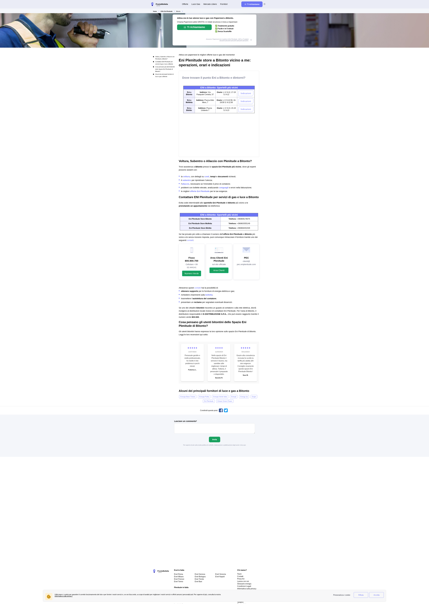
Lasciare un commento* (185, 421)
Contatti (240, 576)
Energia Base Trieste (187, 397)
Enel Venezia (220, 574)
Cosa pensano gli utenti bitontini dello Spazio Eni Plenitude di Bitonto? (165, 69)
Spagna (240, 602)
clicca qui (243, 445)
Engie (254, 397)
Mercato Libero (210, 4)
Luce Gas (195, 4)
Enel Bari (198, 581)
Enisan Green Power (225, 401)
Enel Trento (199, 579)
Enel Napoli (220, 577)
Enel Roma (178, 574)
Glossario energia (244, 584)
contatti (190, 240)
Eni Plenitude (208, 401)
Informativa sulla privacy (246, 589)
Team (239, 574)
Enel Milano (179, 577)
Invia (214, 439)
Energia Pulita (204, 397)
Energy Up (244, 397)
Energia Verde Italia (220, 397)
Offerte (185, 4)
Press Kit (240, 579)
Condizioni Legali (244, 586)
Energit (233, 397)
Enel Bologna (200, 577)
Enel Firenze (179, 579)
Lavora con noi (243, 581)
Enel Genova (200, 574)
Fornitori (224, 4)
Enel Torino (178, 581)
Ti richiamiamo (196, 27)
